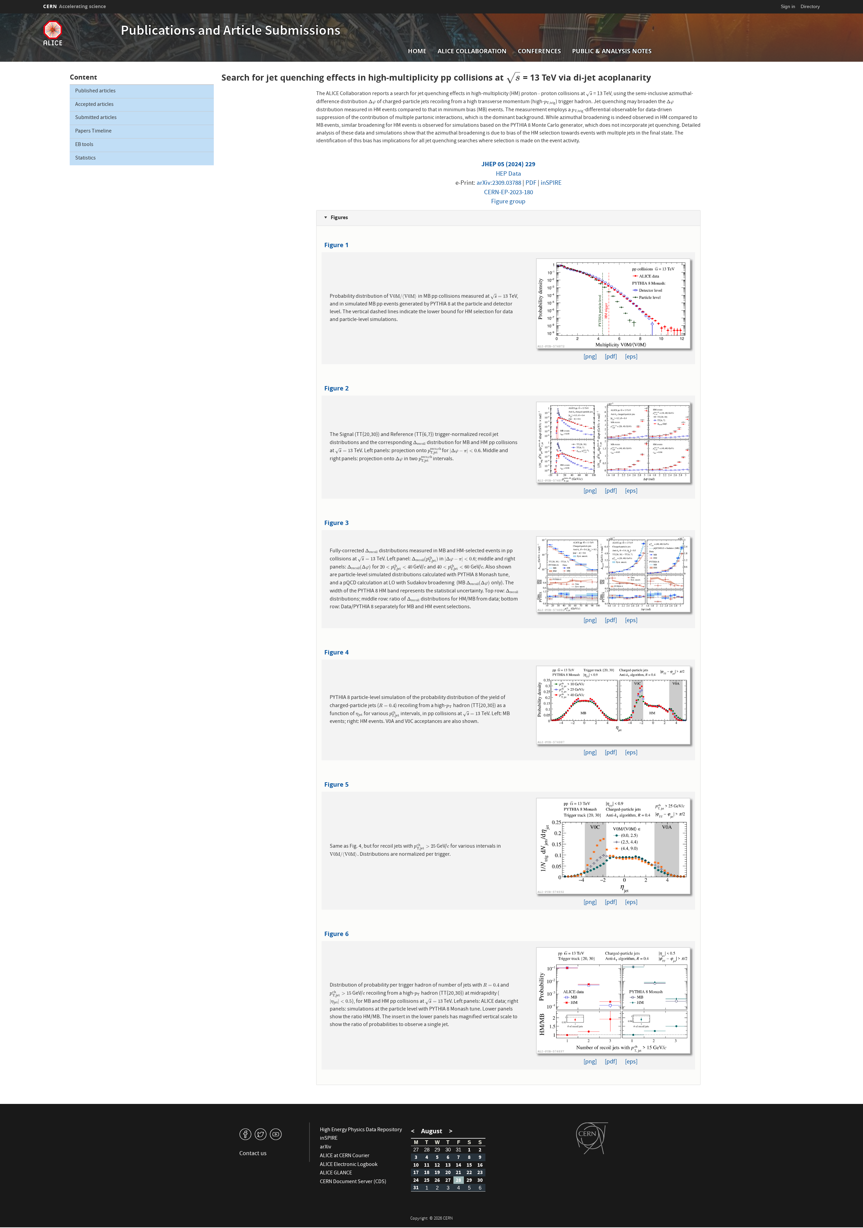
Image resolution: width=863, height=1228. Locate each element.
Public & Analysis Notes (612, 51)
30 (448, 1149)
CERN (74, 6)
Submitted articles (96, 118)
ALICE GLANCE (336, 1173)
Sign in (788, 6)
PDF (531, 183)
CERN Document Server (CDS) (353, 1182)
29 (437, 1149)
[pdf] (611, 357)
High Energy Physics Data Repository (361, 1130)
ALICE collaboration (472, 51)
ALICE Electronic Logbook (349, 1165)
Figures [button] (339, 217)
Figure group (508, 202)
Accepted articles (94, 105)
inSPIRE (551, 183)
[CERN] (592, 1138)
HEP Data (508, 174)
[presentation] (513, 77)
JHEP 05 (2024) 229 (508, 164)
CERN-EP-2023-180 (508, 193)
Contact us (253, 1154)
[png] (590, 357)
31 (458, 1149)
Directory (810, 6)
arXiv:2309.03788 (499, 183)
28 (426, 1149)
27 (416, 1149)
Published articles (95, 91)
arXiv (325, 1147)
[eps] (631, 357)
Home (417, 51)
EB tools (84, 145)
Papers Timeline (93, 131)
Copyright (419, 1219)
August (432, 1131)
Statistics (85, 158)
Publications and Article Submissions (230, 31)
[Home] (80, 33)
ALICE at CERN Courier (344, 1156)
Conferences (539, 51)
